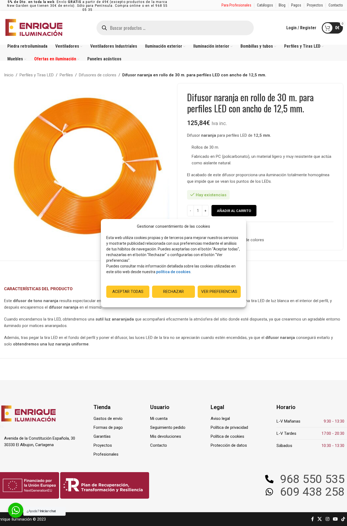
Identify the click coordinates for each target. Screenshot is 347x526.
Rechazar (173, 291)
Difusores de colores (97, 75)
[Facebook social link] (312, 519)
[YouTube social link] (335, 519)
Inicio (9, 75)
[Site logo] (34, 27)
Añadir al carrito (234, 211)
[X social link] (320, 519)
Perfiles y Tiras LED (37, 75)
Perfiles (66, 75)
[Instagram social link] (327, 519)
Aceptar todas (127, 291)
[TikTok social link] (343, 519)
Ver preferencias (219, 291)
